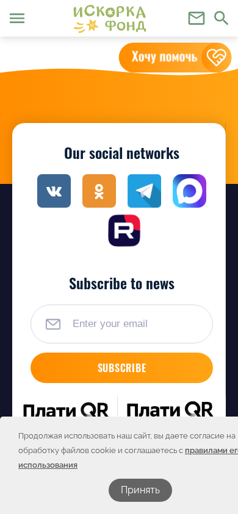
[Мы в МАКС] (189, 191)
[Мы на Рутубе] (124, 230)
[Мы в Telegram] (144, 191)
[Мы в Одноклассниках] (99, 191)
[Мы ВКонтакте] (54, 191)
